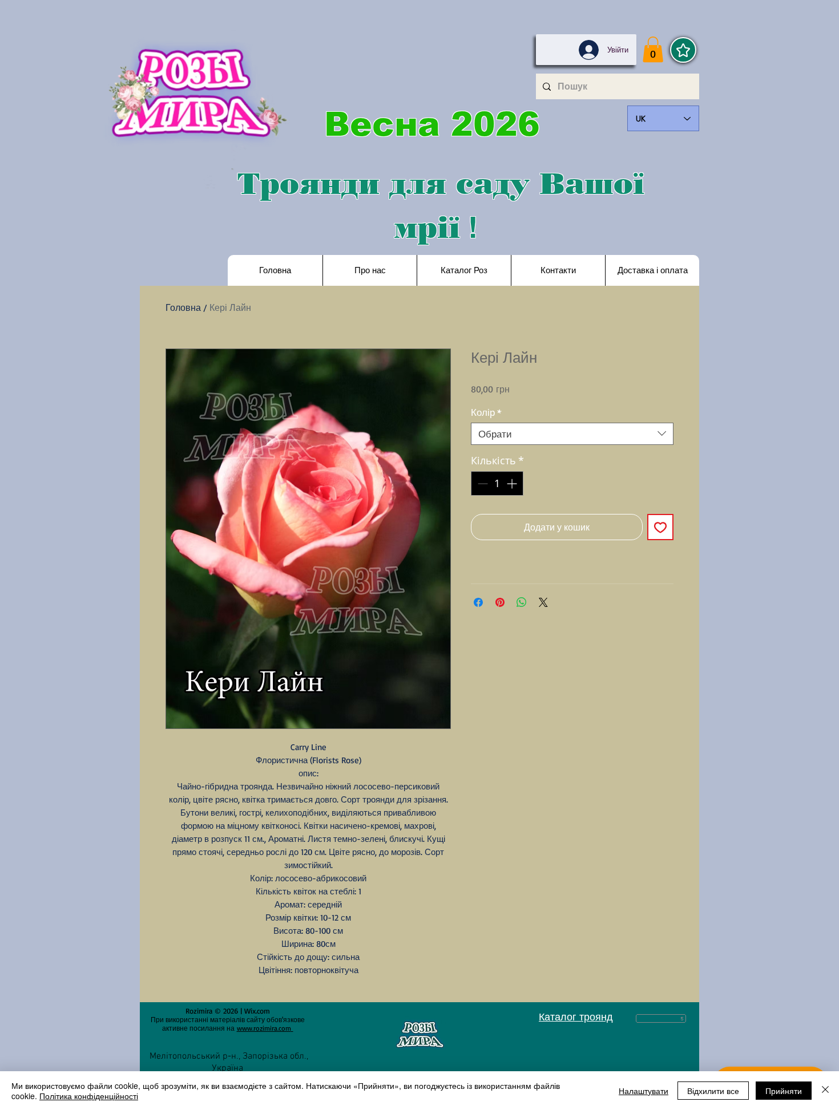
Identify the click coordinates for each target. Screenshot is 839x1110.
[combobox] (572, 434)
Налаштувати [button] (643, 1090)
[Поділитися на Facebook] (478, 602)
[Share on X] (543, 602)
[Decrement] (481, 483)
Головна (183, 307)
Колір (486, 412)
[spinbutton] (497, 483)
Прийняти (783, 1090)
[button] (653, 49)
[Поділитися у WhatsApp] (522, 602)
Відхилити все (713, 1090)
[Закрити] (825, 1090)
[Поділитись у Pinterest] (500, 602)
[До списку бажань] (660, 527)
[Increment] (513, 483)
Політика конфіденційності (88, 1095)
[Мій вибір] (683, 50)
